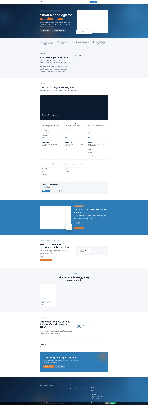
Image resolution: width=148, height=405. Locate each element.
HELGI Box (67, 169)
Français (97, 398)
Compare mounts (55, 190)
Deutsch (102, 396)
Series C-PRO (44, 130)
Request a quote (49, 366)
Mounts (75, 2)
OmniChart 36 (44, 168)
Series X (43, 129)
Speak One (90, 130)
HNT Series (67, 129)
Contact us (93, 2)
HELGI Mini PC (67, 171)
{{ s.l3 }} (43, 304)
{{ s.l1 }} (43, 302)
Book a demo (60, 366)
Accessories (80, 2)
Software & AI (69, 2)
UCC (59, 2)
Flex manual (90, 152)
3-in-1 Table (44, 133)
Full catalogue (46, 190)
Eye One (89, 132)
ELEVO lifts (90, 154)
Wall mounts (90, 149)
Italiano (93, 396)
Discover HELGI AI (46, 260)
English (97, 396)
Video (55, 2)
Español (93, 398)
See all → (43, 137)
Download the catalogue (59, 30)
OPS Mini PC (67, 168)
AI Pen (66, 149)
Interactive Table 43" (45, 132)
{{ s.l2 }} (48, 302)
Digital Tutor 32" (44, 135)
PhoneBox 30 (44, 172)
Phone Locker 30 (45, 174)
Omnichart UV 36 (45, 169)
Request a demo (45, 30)
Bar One (89, 129)
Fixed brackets (90, 155)
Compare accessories (65, 190)
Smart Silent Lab (45, 147)
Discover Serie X (79, 228)
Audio (63, 2)
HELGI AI (66, 147)
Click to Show (90, 133)
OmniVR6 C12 (44, 176)
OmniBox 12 (44, 171)
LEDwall (66, 130)
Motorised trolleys (91, 147)
